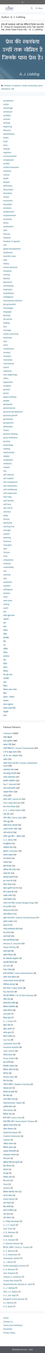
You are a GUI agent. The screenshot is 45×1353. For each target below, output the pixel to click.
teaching (7, 538)
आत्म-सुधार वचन (9, 615)
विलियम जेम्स (7, 1114)
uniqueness (8, 560)
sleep (5, 515)
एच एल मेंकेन (7, 906)
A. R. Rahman (9, 1232)
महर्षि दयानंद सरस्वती (10, 825)
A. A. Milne (8, 840)
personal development (13, 412)
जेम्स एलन (6, 1158)
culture (6, 175)
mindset (6, 352)
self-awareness (10, 486)
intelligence (8, 297)
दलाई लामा (6, 873)
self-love (7, 504)
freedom (7, 238)
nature (6, 367)
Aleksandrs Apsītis (11, 1258)
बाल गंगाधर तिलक (9, 806)
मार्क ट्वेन (6, 814)
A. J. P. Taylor (9, 1225)
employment (8, 212)
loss (5, 326)
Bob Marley (8, 1110)
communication (10, 156)
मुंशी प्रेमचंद (7, 866)
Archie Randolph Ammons (14, 1266)
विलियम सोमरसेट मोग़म (10, 1192)
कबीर (5, 737)
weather (6, 586)
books (6, 138)
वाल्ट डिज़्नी (7, 1203)
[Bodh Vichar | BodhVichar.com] (9, 8)
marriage (7, 330)
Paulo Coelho (9, 1058)
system (6, 534)
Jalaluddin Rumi (10, 1043)
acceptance (8, 101)
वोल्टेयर (5, 1169)
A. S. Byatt (8, 1306)
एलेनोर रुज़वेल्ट (8, 921)
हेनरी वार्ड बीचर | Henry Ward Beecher (18, 973)
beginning (7, 126)
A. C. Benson (9, 1251)
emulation (7, 219)
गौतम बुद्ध (6, 821)
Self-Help (7, 497)
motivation (7, 360)
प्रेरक (5, 663)
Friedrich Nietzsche (11, 1136)
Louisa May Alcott (11, 1280)
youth (5, 608)
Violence (7, 563)
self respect (8, 478)
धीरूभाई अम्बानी (8, 877)
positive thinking (10, 434)
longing (6, 323)
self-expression (10, 493)
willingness (8, 589)
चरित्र (5, 630)
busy (5, 145)
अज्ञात (5, 759)
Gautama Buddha (11, 1047)
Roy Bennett (8, 992)
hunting (6, 275)
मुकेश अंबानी (7, 1029)
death (5, 178)
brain (5, 141)
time (5, 549)
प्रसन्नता (6, 656)
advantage (8, 108)
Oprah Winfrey (9, 947)
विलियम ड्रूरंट (8, 1147)
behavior (7, 130)
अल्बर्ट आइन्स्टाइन (9, 777)
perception (8, 404)
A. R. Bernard (9, 1269)
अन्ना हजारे (7, 1014)
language (7, 312)
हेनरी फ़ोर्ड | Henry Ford (12, 1118)
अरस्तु (5, 795)
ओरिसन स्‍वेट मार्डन (9, 869)
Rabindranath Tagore (12, 1103)
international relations (12, 301)
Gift (5, 245)
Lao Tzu (6, 1040)
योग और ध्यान (7, 675)
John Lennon (9, 1051)
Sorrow (6, 519)
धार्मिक (5, 649)
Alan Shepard (9, 1273)
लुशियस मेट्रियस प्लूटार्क (11, 1162)
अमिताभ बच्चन (8, 1143)
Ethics (6, 223)
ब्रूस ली (6, 925)
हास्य (4, 715)
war (5, 571)
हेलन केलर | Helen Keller (13, 988)
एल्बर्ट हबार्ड (7, 951)
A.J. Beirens (8, 1303)
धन (4, 645)
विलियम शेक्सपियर (9, 1006)
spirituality (7, 523)
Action (6, 104)
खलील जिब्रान (8, 955)
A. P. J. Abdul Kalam (12, 810)
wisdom (6, 593)
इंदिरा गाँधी (6, 1025)
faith (5, 230)
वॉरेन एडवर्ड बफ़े (8, 892)
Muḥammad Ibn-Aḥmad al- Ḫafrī (17, 1284)
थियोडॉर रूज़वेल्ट (9, 1066)
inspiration (7, 289)
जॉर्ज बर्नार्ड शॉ (8, 832)
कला (4, 626)
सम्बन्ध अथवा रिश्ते (9, 708)
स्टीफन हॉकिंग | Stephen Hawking (16, 1084)
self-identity (8, 501)
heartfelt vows (9, 256)
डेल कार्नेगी (6, 1062)
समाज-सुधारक (8, 704)
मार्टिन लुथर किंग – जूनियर (12, 836)
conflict (6, 164)
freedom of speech (12, 86)
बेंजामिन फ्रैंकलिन (9, 781)
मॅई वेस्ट (6, 1073)
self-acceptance (10, 482)
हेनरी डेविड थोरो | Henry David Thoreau (18, 1121)
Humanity (7, 271)
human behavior (10, 267)
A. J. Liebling (9, 1288)
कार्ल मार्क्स (6, 936)
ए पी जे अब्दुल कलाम (10, 752)
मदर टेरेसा (6, 932)
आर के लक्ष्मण (7, 1195)
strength (7, 530)
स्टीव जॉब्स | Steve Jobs (12, 818)
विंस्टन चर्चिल (7, 1036)
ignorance (7, 282)
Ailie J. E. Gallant (10, 1292)
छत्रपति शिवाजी (8, 962)
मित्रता (5, 671)
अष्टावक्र (6, 1236)
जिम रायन (6, 1180)
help (5, 260)
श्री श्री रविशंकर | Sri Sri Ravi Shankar (18, 995)
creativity (7, 171)
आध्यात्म (6, 619)
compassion (8, 160)
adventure (7, 112)
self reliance (8, 475)
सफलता (6, 700)
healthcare (8, 252)
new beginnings (10, 375)
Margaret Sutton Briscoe (14, 1299)
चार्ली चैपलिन (7, 899)
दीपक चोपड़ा (7, 884)
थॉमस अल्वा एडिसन (9, 977)
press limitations (10, 438)
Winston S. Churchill (12, 943)
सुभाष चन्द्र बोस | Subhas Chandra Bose (19, 918)
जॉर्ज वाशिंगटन (8, 914)
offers (5, 378)
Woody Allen (8, 1077)
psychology (8, 445)
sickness (7, 512)
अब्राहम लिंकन (8, 792)
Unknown (7, 733)
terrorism (7, 541)
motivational (8, 363)
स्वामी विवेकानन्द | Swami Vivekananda (18, 748)
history (6, 263)
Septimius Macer (10, 1132)
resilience (7, 463)
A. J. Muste (8, 1262)
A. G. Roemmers (10, 1255)
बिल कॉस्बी (6, 1206)
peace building (9, 397)
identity (6, 278)
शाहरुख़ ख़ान (7, 1088)
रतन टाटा (6, 966)
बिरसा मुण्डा (7, 1018)
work (5, 597)
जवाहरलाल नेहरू (8, 769)
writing (6, 604)
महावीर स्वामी (7, 895)
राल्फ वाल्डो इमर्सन (9, 788)
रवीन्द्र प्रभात (7, 1055)
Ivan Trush (7, 1229)
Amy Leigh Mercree (11, 803)
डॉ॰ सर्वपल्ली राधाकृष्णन (11, 958)
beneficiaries (9, 134)
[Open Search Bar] (31, 8)
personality (8, 419)
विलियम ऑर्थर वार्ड (9, 1069)
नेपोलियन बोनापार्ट (9, 984)
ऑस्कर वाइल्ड (8, 855)
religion (6, 456)
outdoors (7, 386)
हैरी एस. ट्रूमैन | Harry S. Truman (16, 1247)
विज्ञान (5, 686)
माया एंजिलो (7, 858)
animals (6, 119)
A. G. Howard (9, 1240)
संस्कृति (5, 712)
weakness (7, 582)
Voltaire (6, 1140)
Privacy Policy (9, 1333)
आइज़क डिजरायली (9, 1151)
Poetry (6, 430)
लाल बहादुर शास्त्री (9, 773)
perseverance (9, 408)
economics (8, 201)
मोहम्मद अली (7, 1177)
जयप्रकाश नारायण (9, 1155)
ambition (7, 115)
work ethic (7, 600)
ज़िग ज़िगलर (7, 1166)
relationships (8, 452)
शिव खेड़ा (6, 1095)
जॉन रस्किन (7, 1218)
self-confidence (10, 489)
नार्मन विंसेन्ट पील (9, 1099)
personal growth (10, 415)
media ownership (29, 86)
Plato (5, 1184)
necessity (7, 371)
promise (6, 441)
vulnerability (8, 567)
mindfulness (8, 349)
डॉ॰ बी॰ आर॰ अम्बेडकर (10, 755)
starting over (8, 526)
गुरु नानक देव (7, 881)
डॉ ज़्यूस (5, 1173)
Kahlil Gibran (9, 1199)
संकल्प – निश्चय (8, 697)
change (6, 149)
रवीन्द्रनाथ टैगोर (8, 910)
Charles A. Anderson (12, 1277)
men (5, 341)
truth (5, 556)
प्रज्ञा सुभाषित (7, 741)
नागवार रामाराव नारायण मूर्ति (12, 981)
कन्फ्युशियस (7, 843)
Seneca (6, 1188)
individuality (8, 286)
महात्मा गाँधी (7, 744)
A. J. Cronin (8, 1021)
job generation (9, 304)
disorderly (7, 193)
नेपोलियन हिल (7, 847)
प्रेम (4, 660)
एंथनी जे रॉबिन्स (8, 1210)
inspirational (8, 293)
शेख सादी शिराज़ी (9, 940)
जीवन (5, 634)
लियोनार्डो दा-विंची (9, 1003)
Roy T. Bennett (9, 784)
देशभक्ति (6, 638)
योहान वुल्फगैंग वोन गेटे (10, 888)
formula (6, 234)
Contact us (8, 1322)
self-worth (7, 508)
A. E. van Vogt (9, 1295)
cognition (7, 152)
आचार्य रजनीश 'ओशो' (10, 829)
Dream (6, 197)
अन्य (12, 89)
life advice (7, 319)
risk (4, 471)
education (7, 204)
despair (6, 182)
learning (6, 315)
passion (6, 389)
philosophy (8, 426)
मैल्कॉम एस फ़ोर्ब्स (8, 1092)
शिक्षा (4, 693)
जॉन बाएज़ (6, 1214)
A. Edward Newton (11, 1243)
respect (6, 467)
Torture (6, 552)
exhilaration (8, 226)
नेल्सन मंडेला (7, 969)
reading (6, 449)
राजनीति (6, 678)
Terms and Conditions (13, 1325)
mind (5, 345)
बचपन (5, 667)
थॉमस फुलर (7, 1032)
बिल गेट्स (6, 1081)
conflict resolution (11, 167)
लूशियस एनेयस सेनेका (10, 1125)
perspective (8, 423)
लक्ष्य (4, 682)
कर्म (4, 623)
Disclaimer (7, 1329)
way (5, 578)
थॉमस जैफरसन (8, 1129)
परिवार (5, 652)
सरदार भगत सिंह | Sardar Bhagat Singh (18, 903)
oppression (8, 382)
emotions (7, 208)
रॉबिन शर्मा (6, 999)
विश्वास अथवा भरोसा (10, 689)
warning (6, 575)
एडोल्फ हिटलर (8, 1010)
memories (7, 338)
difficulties (7, 186)
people (6, 401)
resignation (8, 460)
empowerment (9, 215)
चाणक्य (5, 862)
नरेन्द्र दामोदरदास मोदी (11, 929)
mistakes (7, 356)
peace (6, 393)
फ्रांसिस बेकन (8, 1106)
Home (6, 1318)
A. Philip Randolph (11, 1221)
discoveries (8, 189)
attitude (6, 123)
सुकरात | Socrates (10, 851)
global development (12, 249)
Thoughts (7, 545)
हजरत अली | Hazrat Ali (12, 799)
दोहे (4, 641)
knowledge (8, 308)
